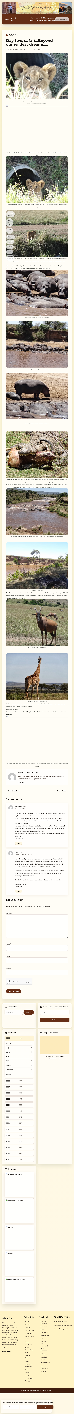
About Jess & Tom (28, 772)
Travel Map (59, 1056)
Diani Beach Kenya (9, 222)
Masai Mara (9, 231)
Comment (9, 913)
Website (8, 968)
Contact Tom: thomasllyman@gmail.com (42, 20)
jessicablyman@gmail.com (63, 1325)
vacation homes (10, 258)
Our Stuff (28, 1375)
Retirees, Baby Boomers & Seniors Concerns (44, 1346)
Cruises (27, 1327)
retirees (10, 242)
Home (7, 19)
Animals (27, 1324)
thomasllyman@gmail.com (62, 1329)
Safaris (42, 1354)
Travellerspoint (54, 1059)
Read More (21, 782)
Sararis (10, 247)
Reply (18, 843)
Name (8, 944)
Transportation (45, 1363)
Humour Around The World (29, 1350)
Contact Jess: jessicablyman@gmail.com (43, 18)
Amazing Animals (10, 214)
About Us (13, 19)
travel (9, 252)
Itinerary (27, 1361)
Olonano (10, 237)
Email (8, 956)
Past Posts (44, 1332)
